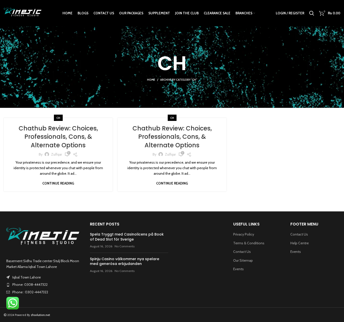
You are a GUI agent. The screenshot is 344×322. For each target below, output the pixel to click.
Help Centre (299, 243)
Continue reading (58, 183)
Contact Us (242, 251)
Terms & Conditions (248, 243)
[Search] (312, 13)
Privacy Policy (243, 234)
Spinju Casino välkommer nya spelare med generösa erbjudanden (124, 261)
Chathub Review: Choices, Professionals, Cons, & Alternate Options (58, 136)
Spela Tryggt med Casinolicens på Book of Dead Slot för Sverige (127, 237)
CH (58, 118)
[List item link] (43, 284)
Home (151, 79)
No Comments (124, 246)
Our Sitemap (243, 260)
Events (238, 269)
